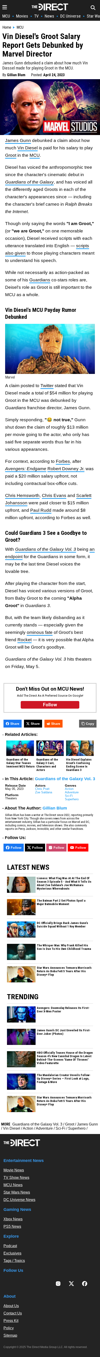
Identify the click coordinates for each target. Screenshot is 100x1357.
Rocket (24, 639)
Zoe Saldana (43, 792)
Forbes (63, 461)
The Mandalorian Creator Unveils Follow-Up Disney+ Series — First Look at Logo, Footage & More (63, 1079)
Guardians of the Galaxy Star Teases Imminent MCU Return (20, 763)
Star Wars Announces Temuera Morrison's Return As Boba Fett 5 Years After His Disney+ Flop (64, 971)
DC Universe (70, 16)
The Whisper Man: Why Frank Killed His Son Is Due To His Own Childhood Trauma (64, 947)
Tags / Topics (14, 1261)
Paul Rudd (40, 510)
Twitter (46, 385)
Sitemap (10, 1335)
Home (6, 27)
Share (14, 723)
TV (36, 16)
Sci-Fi (69, 795)
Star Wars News (16, 1192)
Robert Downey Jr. (65, 468)
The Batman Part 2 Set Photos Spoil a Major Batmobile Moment (61, 902)
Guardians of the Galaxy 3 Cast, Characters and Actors (47, 765)
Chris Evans (54, 495)
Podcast (10, 1246)
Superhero (72, 799)
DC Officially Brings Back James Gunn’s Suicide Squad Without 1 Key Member (62, 924)
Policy (8, 1328)
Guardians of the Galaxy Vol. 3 (65, 778)
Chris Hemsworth (22, 495)
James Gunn (18, 140)
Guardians (39, 279)
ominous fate (40, 632)
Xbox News (13, 1219)
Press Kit (10, 1321)
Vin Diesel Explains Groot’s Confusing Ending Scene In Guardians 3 (79, 765)
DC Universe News (19, 1200)
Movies (22, 16)
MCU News (13, 1185)
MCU (6, 16)
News (49, 16)
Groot (10, 155)
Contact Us (12, 1313)
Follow (16, 847)
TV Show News (16, 1177)
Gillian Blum (16, 75)
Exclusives (12, 1253)
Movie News (13, 1170)
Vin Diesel (27, 147)
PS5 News (12, 1226)
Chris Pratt (42, 789)
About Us (11, 1306)
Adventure (72, 792)
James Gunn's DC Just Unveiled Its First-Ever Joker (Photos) (63, 1032)
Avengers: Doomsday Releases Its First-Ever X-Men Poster (63, 1009)
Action (69, 789)
